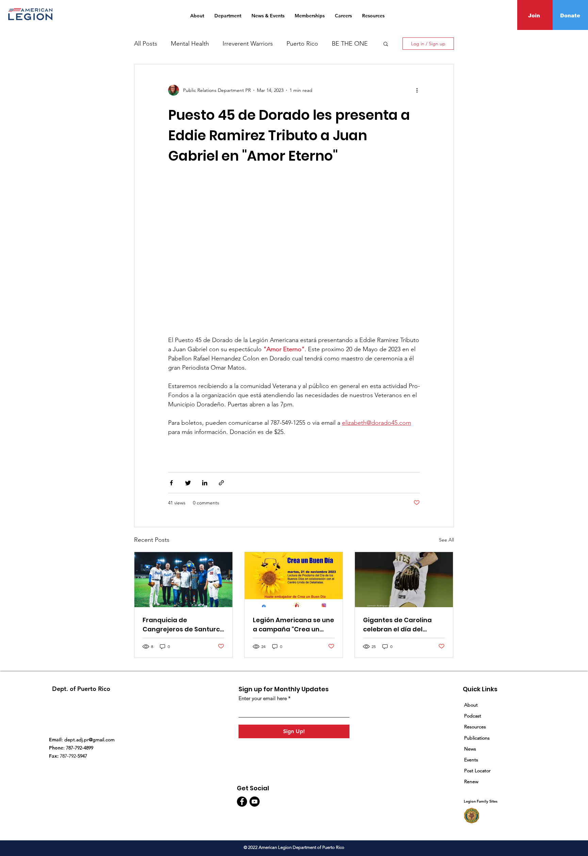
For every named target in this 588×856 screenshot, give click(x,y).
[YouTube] (254, 801)
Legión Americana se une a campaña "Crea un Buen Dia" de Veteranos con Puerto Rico (293, 625)
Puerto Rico (302, 43)
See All (446, 540)
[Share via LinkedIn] (204, 483)
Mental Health (190, 43)
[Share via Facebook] (171, 483)
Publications (477, 738)
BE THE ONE (350, 43)
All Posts (145, 43)
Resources (475, 727)
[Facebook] (242, 801)
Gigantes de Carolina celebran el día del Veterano (397, 625)
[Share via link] (221, 483)
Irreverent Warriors (248, 43)
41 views (176, 503)
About (471, 705)
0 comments (206, 503)
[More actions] (419, 90)
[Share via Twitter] (188, 483)
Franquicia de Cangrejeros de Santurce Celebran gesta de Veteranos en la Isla (183, 625)
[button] (385, 44)
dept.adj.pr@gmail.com (89, 740)
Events (471, 760)
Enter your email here (263, 698)
